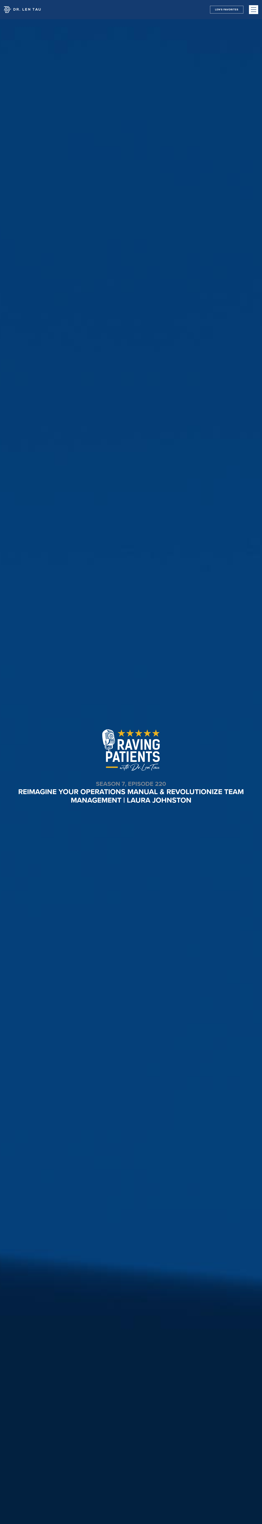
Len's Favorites (226, 9)
